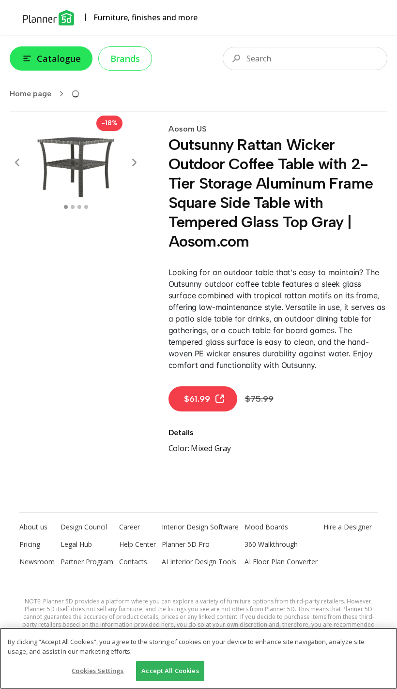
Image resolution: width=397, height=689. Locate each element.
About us (33, 526)
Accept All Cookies (169, 670)
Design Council (84, 526)
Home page (30, 93)
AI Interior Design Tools (199, 561)
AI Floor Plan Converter (281, 561)
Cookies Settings (97, 670)
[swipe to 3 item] (86, 207)
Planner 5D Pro (186, 544)
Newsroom (37, 561)
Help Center (137, 544)
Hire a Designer (347, 526)
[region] (198, 658)
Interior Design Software (200, 526)
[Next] (134, 162)
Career (129, 526)
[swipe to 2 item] (79, 207)
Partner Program (87, 561)
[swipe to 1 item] (73, 207)
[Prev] (17, 162)
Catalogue (59, 58)
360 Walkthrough (271, 544)
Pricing (29, 544)
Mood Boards (266, 526)
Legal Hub (76, 544)
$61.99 (197, 399)
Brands (125, 58)
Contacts (133, 561)
